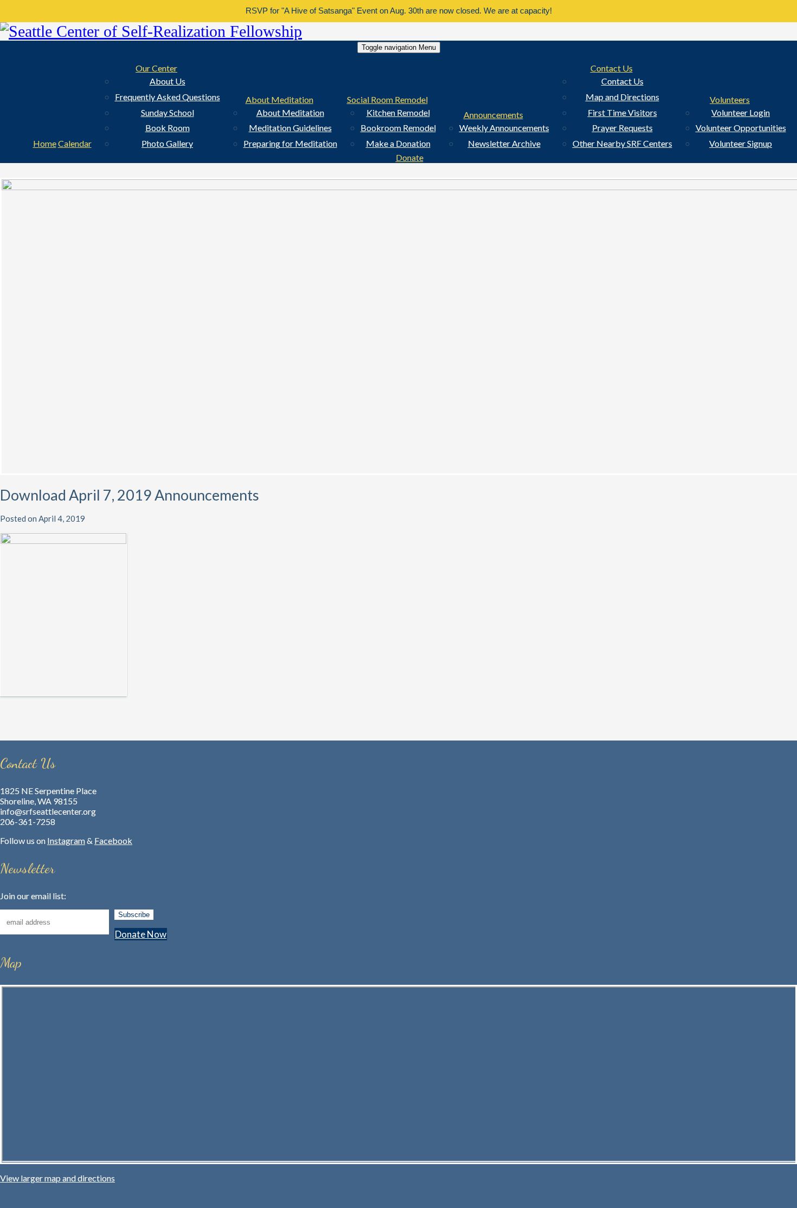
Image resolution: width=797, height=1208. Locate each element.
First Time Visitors (622, 112)
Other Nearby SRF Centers (622, 143)
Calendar (75, 143)
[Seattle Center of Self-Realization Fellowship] (398, 31)
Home (44, 143)
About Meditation (279, 99)
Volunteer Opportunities (741, 127)
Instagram (66, 840)
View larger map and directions (57, 1178)
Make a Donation (398, 143)
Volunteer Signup (740, 143)
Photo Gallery (167, 143)
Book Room (167, 127)
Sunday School (167, 112)
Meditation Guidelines (290, 127)
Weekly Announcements (504, 127)
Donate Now (140, 934)
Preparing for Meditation (290, 143)
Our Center (156, 68)
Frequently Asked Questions (167, 97)
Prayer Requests (622, 127)
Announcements (493, 114)
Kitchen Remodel (398, 112)
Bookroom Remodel (398, 127)
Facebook (113, 840)
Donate (409, 157)
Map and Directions (622, 97)
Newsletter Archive (504, 143)
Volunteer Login (740, 112)
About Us (167, 81)
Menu (399, 47)
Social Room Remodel (387, 99)
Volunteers (730, 99)
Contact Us (611, 68)
